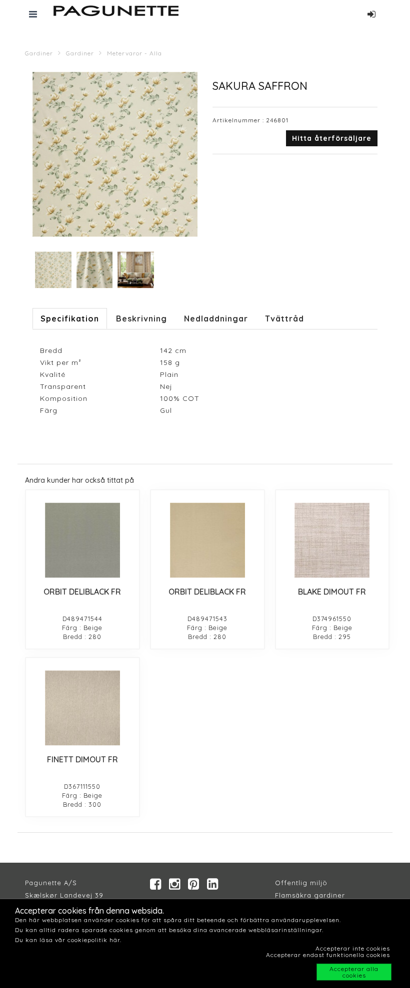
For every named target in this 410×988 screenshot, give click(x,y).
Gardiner (39, 53)
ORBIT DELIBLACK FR (82, 592)
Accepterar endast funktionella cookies (328, 955)
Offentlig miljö (301, 883)
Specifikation (69, 319)
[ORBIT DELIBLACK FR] (83, 540)
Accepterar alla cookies (354, 972)
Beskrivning (141, 319)
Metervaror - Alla (134, 53)
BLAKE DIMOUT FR (332, 592)
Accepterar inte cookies (353, 948)
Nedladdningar (216, 319)
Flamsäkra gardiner (310, 895)
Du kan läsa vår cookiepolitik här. (68, 940)
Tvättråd (284, 319)
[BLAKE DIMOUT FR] (333, 540)
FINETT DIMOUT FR (82, 759)
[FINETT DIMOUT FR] (83, 707)
